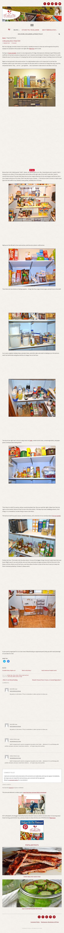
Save (33, 170)
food (9, 676)
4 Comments (14, 43)
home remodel (12, 53)
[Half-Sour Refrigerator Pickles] (32, 893)
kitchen (14, 676)
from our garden (56, 516)
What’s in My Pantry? (26, 670)
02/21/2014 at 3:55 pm (15, 691)
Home (4, 38)
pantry (17, 676)
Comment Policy (35, 922)
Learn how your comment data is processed (34, 792)
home (11, 676)
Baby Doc (31, 48)
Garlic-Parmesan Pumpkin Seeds (49, 670)
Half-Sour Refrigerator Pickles (32, 909)
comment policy (13, 780)
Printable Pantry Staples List (8, 670)
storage (20, 676)
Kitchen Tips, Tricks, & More (12, 675)
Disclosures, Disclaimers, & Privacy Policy (52, 922)
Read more (52, 818)
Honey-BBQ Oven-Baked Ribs (32, 876)
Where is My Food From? (24, 675)
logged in (11, 787)
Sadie (31, 440)
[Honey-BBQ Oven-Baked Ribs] (32, 861)
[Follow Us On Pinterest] (32, 841)
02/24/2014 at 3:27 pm (15, 741)
